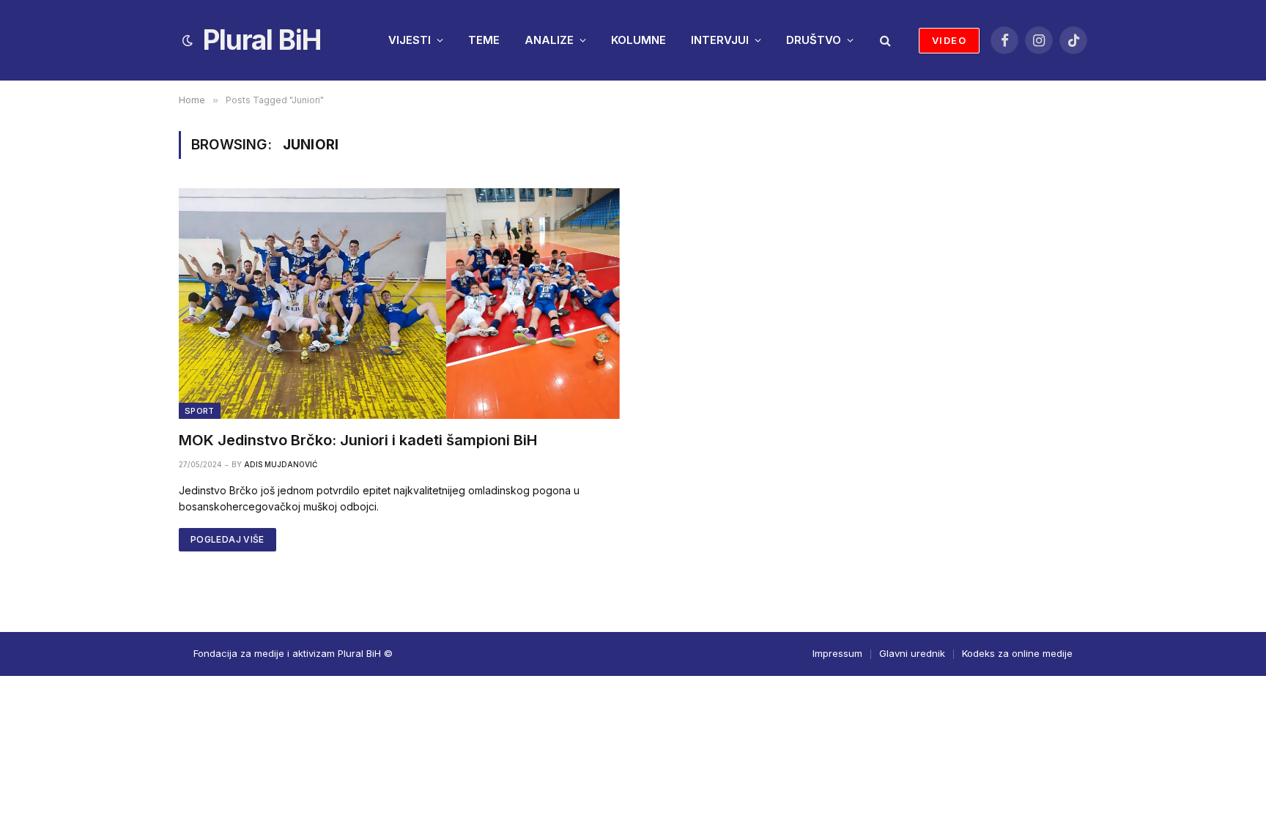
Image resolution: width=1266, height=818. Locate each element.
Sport (200, 411)
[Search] (884, 40)
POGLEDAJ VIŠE (227, 539)
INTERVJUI (720, 40)
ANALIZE (549, 40)
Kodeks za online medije (1017, 653)
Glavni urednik (912, 653)
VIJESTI (409, 40)
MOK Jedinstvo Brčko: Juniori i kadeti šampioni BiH (358, 440)
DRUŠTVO (813, 40)
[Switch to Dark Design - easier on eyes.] (187, 40)
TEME (484, 40)
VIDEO (949, 40)
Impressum (837, 653)
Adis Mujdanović (280, 464)
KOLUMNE (638, 40)
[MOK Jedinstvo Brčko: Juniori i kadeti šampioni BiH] (399, 303)
